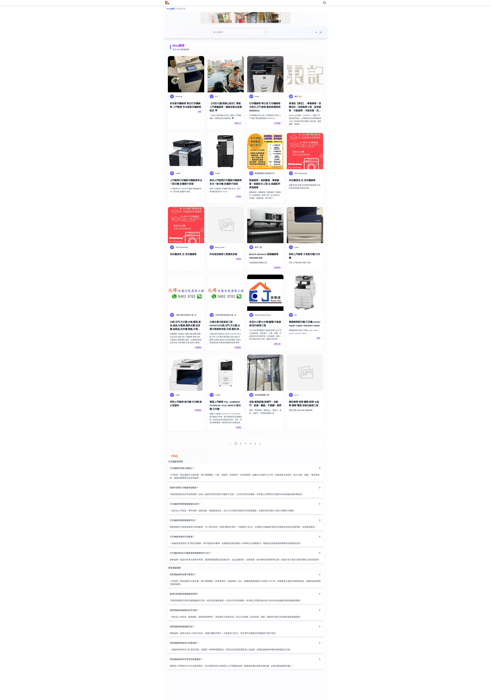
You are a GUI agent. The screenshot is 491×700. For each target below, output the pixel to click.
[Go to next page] (260, 444)
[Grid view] (316, 32)
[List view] (321, 32)
